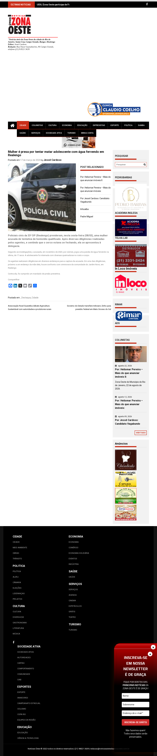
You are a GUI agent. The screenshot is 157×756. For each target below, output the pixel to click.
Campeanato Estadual (28, 703)
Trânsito (17, 558)
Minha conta (87, 133)
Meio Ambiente (20, 547)
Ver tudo (141, 433)
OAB (19, 679)
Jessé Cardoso (52, 159)
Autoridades (24, 657)
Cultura (52, 125)
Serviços (35, 133)
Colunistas (37, 125)
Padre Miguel (86, 216)
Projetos (17, 599)
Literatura (18, 628)
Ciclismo (21, 709)
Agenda (73, 595)
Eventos (73, 558)
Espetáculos (75, 606)
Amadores (22, 698)
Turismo (71, 133)
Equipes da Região (26, 720)
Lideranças (19, 593)
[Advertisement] (87, 77)
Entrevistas (99, 125)
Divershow (18, 617)
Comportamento (25, 668)
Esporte (115, 125)
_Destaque (25, 297)
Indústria (74, 564)
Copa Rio (21, 714)
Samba (141, 125)
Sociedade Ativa (54, 133)
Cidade (23, 125)
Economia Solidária (79, 553)
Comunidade (23, 674)
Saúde (23, 133)
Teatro (72, 617)
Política (128, 125)
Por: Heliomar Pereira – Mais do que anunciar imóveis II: (129, 373)
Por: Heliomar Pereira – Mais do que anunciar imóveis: (129, 404)
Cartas (21, 663)
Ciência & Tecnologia (28, 738)
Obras (16, 553)
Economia (67, 125)
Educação (82, 125)
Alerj (16, 577)
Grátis (72, 611)
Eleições (17, 588)
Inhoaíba (84, 209)
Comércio (73, 547)
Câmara (17, 582)
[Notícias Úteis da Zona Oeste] (12, 125)
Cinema (72, 600)
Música (16, 634)
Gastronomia (20, 622)
